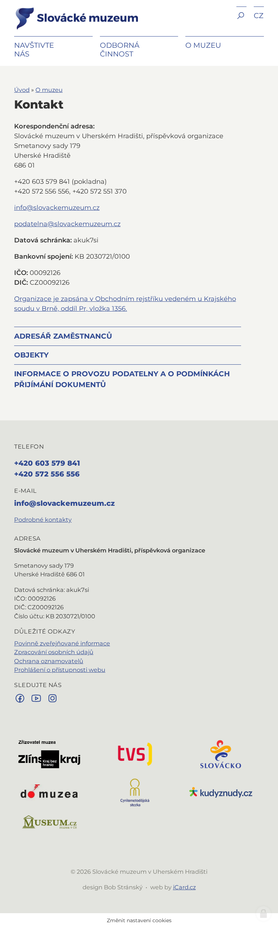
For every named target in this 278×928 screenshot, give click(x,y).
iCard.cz (184, 887)
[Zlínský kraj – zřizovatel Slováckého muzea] (49, 753)
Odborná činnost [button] (119, 49)
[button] (241, 21)
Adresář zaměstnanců (63, 336)
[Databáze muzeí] (49, 821)
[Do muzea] (49, 792)
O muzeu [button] (203, 45)
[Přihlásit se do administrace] (263, 913)
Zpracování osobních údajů (53, 652)
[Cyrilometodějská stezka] (135, 792)
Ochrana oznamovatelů (48, 661)
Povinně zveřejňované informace (62, 643)
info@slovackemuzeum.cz (57, 208)
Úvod (22, 89)
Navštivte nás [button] (34, 49)
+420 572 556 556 (47, 474)
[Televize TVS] (135, 753)
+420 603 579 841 (47, 463)
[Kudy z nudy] (220, 792)
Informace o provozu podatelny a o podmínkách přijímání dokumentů (122, 379)
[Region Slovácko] (220, 753)
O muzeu (49, 89)
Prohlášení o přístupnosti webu (59, 669)
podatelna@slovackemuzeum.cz (67, 224)
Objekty (31, 355)
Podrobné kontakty (43, 519)
